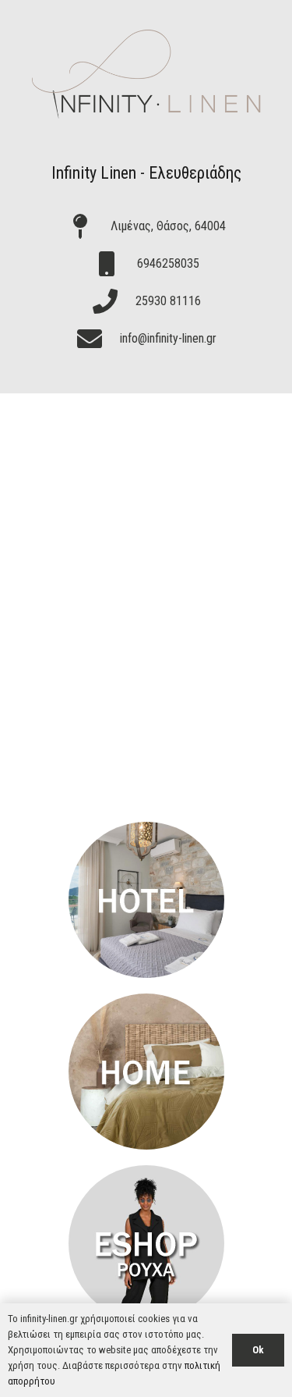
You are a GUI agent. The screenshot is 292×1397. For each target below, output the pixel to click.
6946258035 (168, 263)
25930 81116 (168, 300)
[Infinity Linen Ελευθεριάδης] (146, 900)
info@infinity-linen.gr (168, 338)
